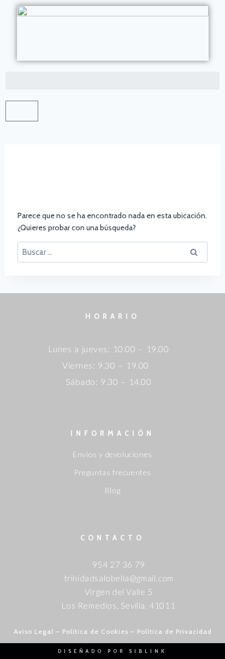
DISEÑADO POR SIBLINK (112, 651)
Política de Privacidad (174, 631)
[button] (112, 81)
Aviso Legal (34, 631)
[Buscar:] (112, 252)
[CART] (21, 111)
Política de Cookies (95, 631)
